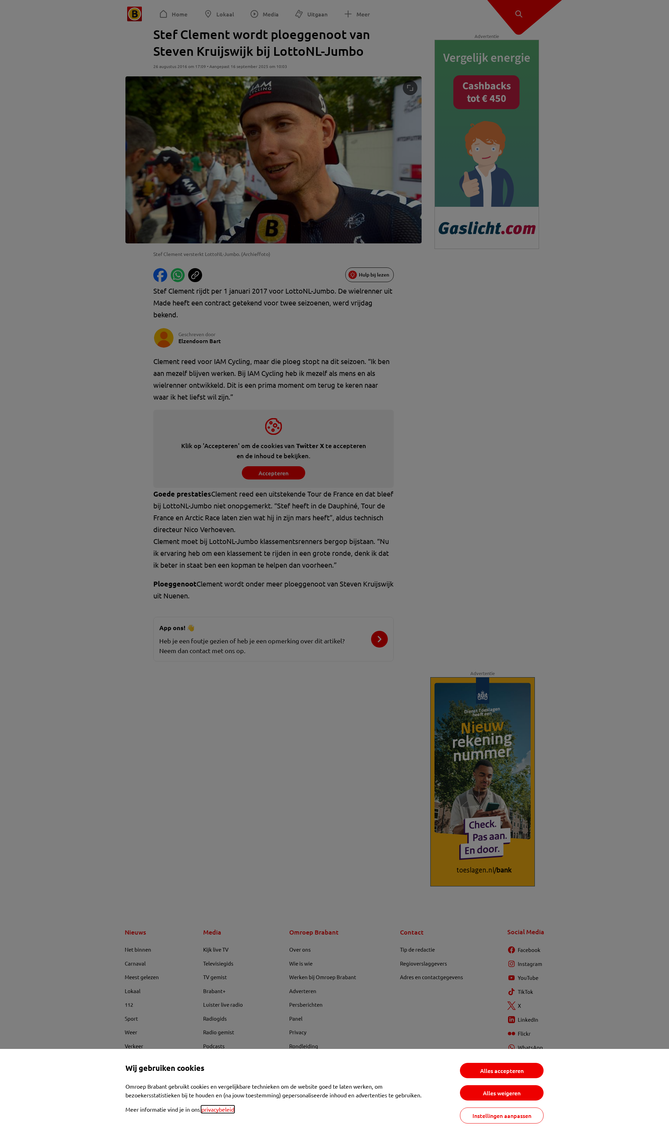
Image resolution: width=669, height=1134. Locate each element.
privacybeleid (217, 1109)
